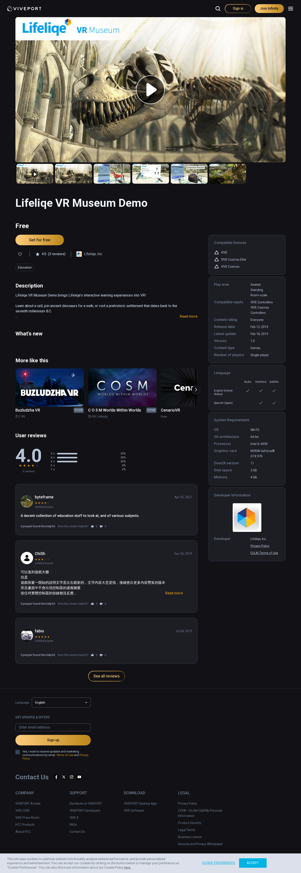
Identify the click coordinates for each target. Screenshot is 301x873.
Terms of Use (64, 755)
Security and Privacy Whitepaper (200, 844)
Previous (12, 387)
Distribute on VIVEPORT (86, 803)
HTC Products (25, 824)
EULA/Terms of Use (264, 553)
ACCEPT (253, 863)
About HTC (23, 831)
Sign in (238, 8)
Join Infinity (269, 8)
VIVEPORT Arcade (28, 803)
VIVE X (74, 817)
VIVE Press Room (27, 817)
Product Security (189, 823)
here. (127, 867)
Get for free (39, 240)
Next (193, 387)
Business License (190, 837)
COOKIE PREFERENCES (218, 863)
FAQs (73, 824)
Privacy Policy (260, 546)
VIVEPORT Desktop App (140, 803)
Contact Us (77, 831)
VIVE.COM (22, 810)
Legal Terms (186, 830)
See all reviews (106, 676)
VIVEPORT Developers (85, 810)
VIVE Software (134, 810)
